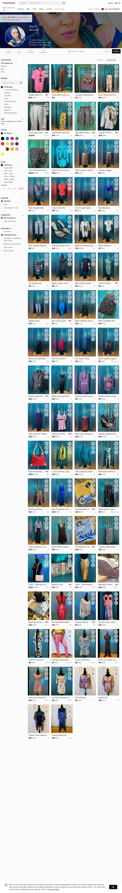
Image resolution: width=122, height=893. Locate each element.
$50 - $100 (8, 174)
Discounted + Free (11, 208)
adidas (7, 93)
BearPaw (7, 107)
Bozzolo (7, 110)
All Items (7, 201)
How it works (93, 9)
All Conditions (9, 218)
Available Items (10, 235)
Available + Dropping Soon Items (12, 239)
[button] (24, 3)
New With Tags (10, 221)
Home (41, 9)
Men (28, 9)
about (107, 51)
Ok (113, 887)
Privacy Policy (53, 889)
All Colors (8, 133)
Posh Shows (60, 9)
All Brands (8, 87)
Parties (49, 9)
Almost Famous (10, 101)
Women (21, 9)
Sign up (117, 3)
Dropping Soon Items (12, 244)
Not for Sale (9, 251)
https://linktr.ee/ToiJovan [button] (41, 42)
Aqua (6, 104)
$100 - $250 (9, 176)
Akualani (7, 96)
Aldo (6, 98)
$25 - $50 (8, 171)
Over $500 (8, 182)
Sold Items (8, 247)
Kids (34, 9)
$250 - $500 (9, 179)
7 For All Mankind (11, 90)
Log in (110, 3)
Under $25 (8, 168)
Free (5, 204)
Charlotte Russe (10, 113)
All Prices (8, 165)
